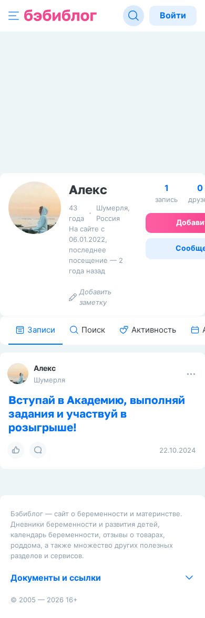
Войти (173, 15)
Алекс (45, 368)
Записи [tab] (41, 330)
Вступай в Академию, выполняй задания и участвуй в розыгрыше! (96, 413)
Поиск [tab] (93, 330)
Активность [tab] (153, 330)
